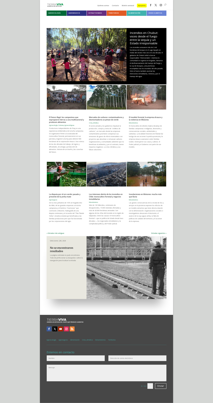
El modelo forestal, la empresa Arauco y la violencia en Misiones (145, 118)
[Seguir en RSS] (72, 328)
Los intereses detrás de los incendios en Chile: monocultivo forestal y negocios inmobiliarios (106, 196)
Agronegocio (53, 200)
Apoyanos (142, 5)
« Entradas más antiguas (55, 233)
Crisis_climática (94, 123)
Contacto (115, 6)
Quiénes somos (103, 6)
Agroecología (53, 125)
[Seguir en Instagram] (66, 328)
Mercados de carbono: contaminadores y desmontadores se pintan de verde (106, 118)
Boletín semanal (128, 6)
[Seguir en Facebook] (49, 328)
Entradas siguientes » (158, 233)
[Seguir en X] (54, 328)
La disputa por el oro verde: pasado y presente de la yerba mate (64, 195)
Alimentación (75, 340)
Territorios (112, 340)
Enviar (160, 385)
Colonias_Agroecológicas (66, 125)
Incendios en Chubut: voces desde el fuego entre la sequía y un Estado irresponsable (144, 38)
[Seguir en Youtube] (60, 328)
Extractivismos (133, 123)
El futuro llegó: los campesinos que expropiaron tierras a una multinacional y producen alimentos (66, 119)
